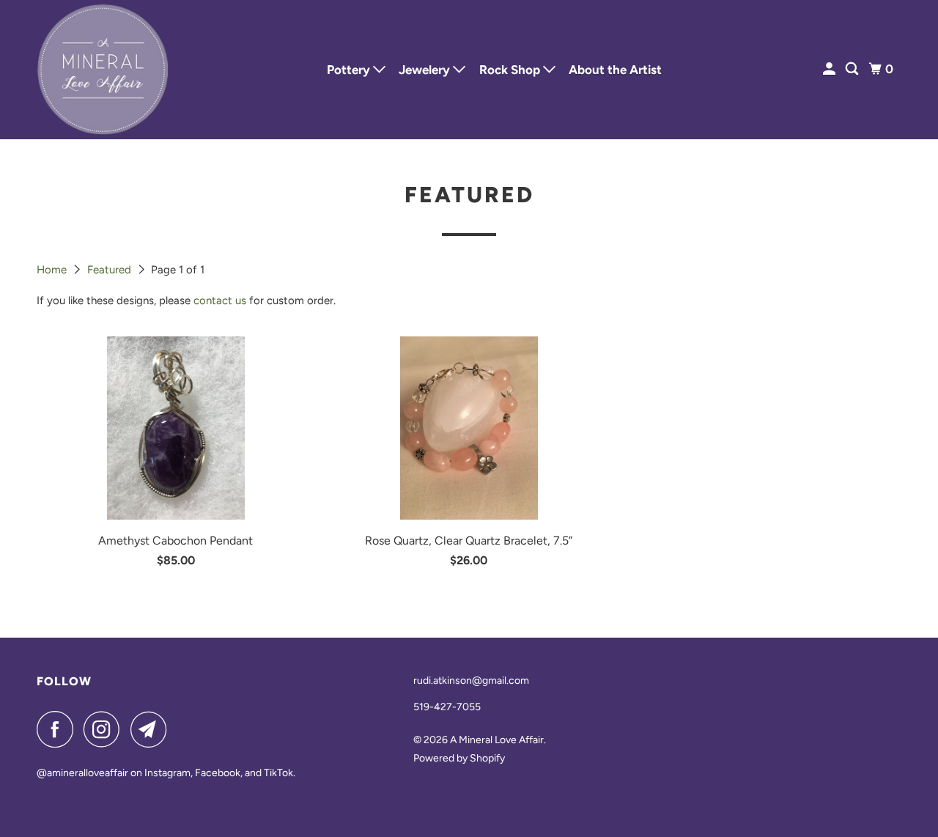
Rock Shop (511, 69)
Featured (110, 269)
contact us (219, 300)
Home (53, 269)
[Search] (853, 69)
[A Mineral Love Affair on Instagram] (106, 729)
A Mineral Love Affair (497, 740)
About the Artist (615, 69)
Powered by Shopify (459, 758)
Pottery (350, 69)
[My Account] (830, 69)
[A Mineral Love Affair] (103, 69)
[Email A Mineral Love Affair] (152, 729)
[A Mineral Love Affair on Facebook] (59, 729)
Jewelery (426, 69)
